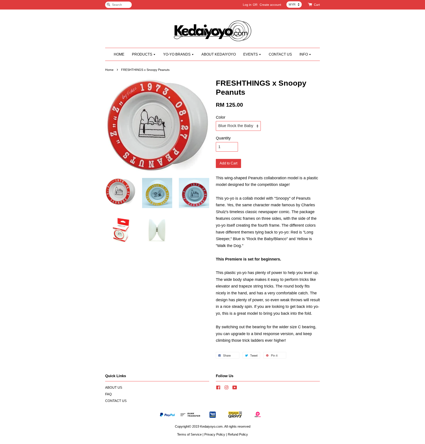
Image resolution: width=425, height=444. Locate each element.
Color (220, 117)
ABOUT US (113, 387)
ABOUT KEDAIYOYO (218, 54)
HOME (119, 54)
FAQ (108, 394)
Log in (247, 4)
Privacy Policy (214, 434)
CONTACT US (280, 54)
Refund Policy (238, 434)
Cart (317, 4)
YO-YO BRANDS (177, 54)
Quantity (223, 138)
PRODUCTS (142, 54)
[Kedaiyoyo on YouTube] (234, 388)
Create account (270, 4)
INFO (304, 54)
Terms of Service (189, 434)
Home (109, 69)
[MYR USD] (294, 4)
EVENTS (251, 54)
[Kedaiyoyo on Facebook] (218, 388)
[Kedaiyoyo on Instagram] (226, 388)
